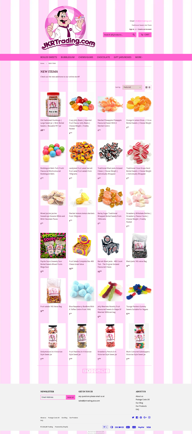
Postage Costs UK (143, 400)
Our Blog (139, 403)
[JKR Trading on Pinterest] (141, 418)
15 (103, 371)
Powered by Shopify (61, 427)
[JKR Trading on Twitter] (133, 418)
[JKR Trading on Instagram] (149, 418)
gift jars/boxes (122, 57)
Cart (146, 34)
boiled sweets (48, 57)
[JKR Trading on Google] (145, 418)
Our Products (141, 406)
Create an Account (145, 29)
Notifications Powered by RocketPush (96, 433)
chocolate (103, 57)
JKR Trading (49, 427)
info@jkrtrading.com (143, 21)
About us (139, 396)
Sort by (117, 87)
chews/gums (85, 57)
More (138, 57)
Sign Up (70, 397)
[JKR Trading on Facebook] (137, 418)
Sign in (131, 29)
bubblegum (68, 57)
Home (42, 63)
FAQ (137, 409)
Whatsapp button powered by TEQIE (96, 431)
